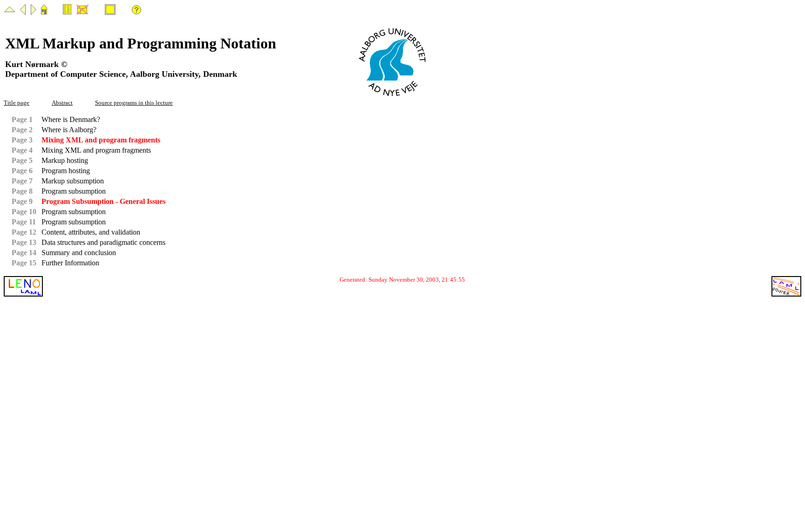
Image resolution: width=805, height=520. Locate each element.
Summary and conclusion (78, 253)
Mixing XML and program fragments (96, 150)
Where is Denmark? (70, 119)
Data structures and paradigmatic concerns (103, 242)
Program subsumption (73, 191)
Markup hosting (64, 160)
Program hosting (65, 171)
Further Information (70, 263)
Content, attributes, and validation (90, 232)
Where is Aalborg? (68, 130)
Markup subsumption (72, 181)
